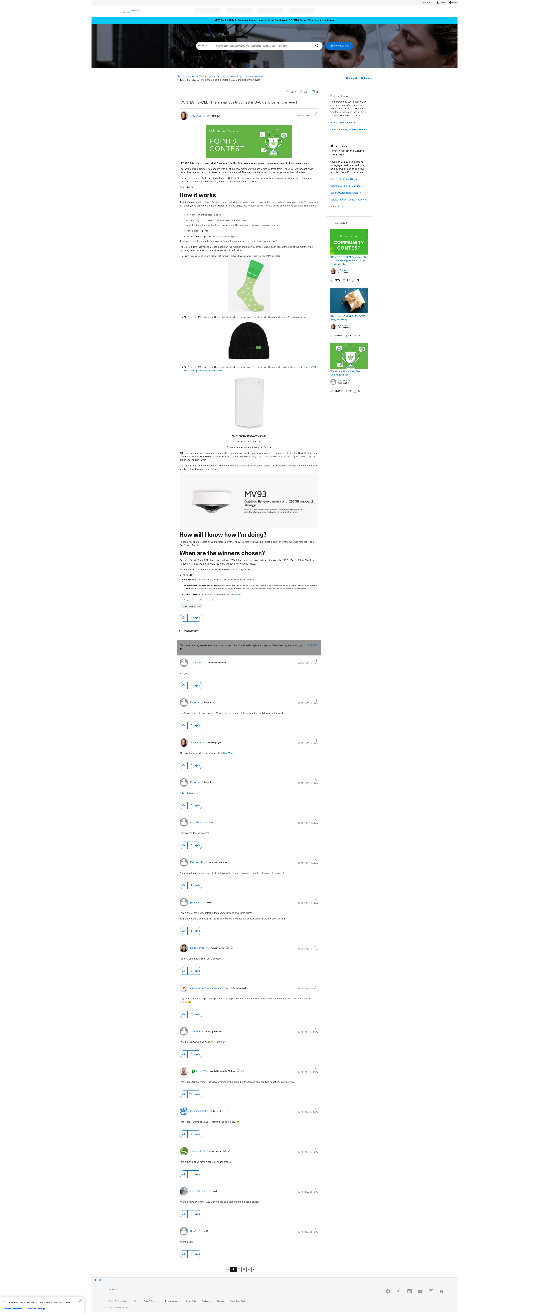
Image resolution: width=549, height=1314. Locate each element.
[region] (42, 1305)
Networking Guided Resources (346, 186)
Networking (236, 77)
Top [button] (99, 1280)
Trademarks (206, 1301)
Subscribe (366, 78)
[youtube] (420, 1291)
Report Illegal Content (238, 1301)
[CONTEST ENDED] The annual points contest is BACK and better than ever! (238, 102)
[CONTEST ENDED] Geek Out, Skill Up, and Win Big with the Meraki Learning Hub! (348, 260)
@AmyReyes (186, 793)
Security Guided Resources (344, 193)
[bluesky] (441, 1290)
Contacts (113, 1289)
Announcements (254, 77)
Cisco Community (186, 77)
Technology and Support (212, 77)
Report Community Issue (119, 1301)
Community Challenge (191, 607)
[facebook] (388, 1291)
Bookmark (351, 78)
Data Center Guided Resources (346, 179)
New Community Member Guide (347, 129)
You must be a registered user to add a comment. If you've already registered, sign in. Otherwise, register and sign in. (241, 647)
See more (335, 206)
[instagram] (431, 1291)
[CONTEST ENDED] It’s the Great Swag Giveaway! (347, 318)
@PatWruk (228, 753)
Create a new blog (339, 46)
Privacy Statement (13, 1308)
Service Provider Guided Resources (348, 199)
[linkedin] (409, 1291)
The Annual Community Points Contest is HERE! (346, 373)
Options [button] (314, 113)
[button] (249, 141)
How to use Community (343, 122)
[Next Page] (253, 1269)
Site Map (220, 1301)
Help (136, 1301)
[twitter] (399, 1291)
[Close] (80, 1300)
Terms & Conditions (151, 1301)
